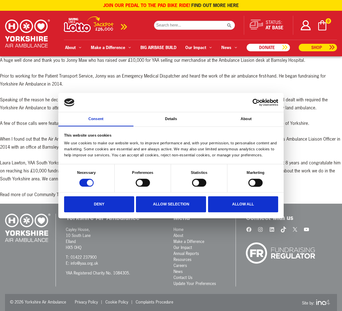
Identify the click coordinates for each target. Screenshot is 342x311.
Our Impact (183, 247)
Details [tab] (171, 119)
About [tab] (246, 119)
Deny (99, 204)
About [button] (70, 47)
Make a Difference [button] (108, 47)
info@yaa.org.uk (84, 263)
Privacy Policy (86, 301)
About (178, 235)
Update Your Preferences (195, 283)
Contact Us (183, 277)
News (178, 271)
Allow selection (171, 204)
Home (179, 229)
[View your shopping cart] (322, 25)
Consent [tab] (95, 119)
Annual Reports (186, 253)
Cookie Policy (116, 301)
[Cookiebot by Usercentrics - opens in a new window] (256, 102)
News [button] (226, 47)
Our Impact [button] (195, 47)
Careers (180, 265)
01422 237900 (84, 257)
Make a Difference (189, 241)
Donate (267, 47)
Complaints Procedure (154, 301)
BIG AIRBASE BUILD (158, 47)
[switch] (143, 183)
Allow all (243, 204)
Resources (183, 259)
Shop (316, 47)
